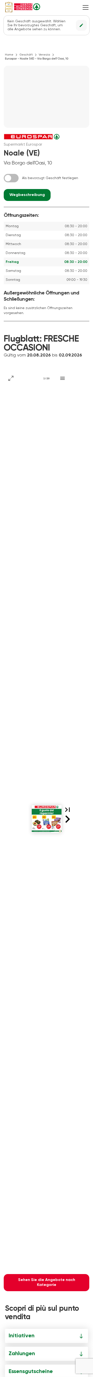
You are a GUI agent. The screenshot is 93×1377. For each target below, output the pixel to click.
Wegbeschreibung (27, 195)
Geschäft (26, 54)
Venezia (44, 54)
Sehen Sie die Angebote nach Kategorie (46, 1282)
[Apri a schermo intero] (11, 378)
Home (9, 54)
